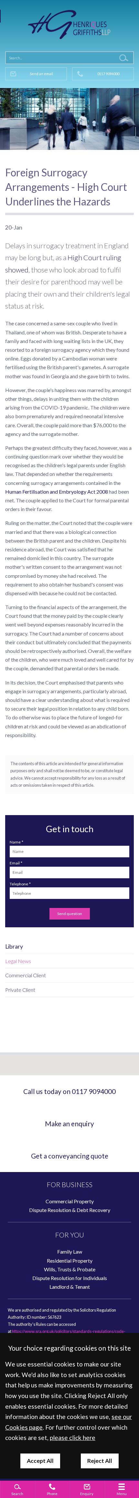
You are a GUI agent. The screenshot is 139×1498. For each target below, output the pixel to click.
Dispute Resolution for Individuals (69, 1278)
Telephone (19, 884)
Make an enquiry (69, 1123)
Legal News (18, 961)
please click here (72, 1437)
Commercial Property (70, 1201)
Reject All (99, 1460)
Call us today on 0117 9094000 (69, 1091)
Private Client (20, 990)
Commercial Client (25, 975)
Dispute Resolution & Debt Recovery (69, 1210)
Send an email (41, 74)
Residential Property (69, 1260)
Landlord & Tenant (69, 1287)
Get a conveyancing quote (69, 1156)
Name (15, 842)
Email (15, 863)
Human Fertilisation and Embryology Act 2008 (56, 491)
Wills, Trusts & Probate (69, 1269)
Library (14, 946)
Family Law (69, 1251)
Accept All (40, 1460)
